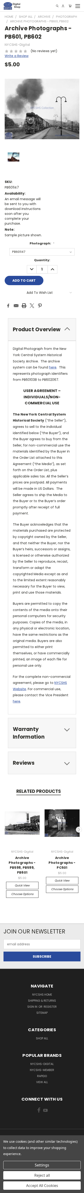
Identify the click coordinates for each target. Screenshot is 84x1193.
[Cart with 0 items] (70, 6)
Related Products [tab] (38, 791)
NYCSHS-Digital (42, 1064)
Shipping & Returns (42, 1001)
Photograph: (42, 243)
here (52, 367)
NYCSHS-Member (42, 1070)
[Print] (24, 305)
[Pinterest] (40, 305)
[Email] (16, 305)
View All (42, 1082)
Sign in (32, 1007)
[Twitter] (32, 305)
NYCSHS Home (42, 995)
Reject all (42, 1175)
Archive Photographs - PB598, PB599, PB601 (22, 865)
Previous (5, 830)
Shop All (42, 1038)
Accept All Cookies (42, 1185)
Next (79, 830)
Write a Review (16, 56)
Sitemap (42, 1013)
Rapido (42, 1076)
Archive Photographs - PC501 (62, 862)
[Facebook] (8, 305)
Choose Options (22, 894)
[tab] (42, 329)
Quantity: (42, 260)
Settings (42, 1165)
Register (50, 1007)
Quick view (22, 885)
